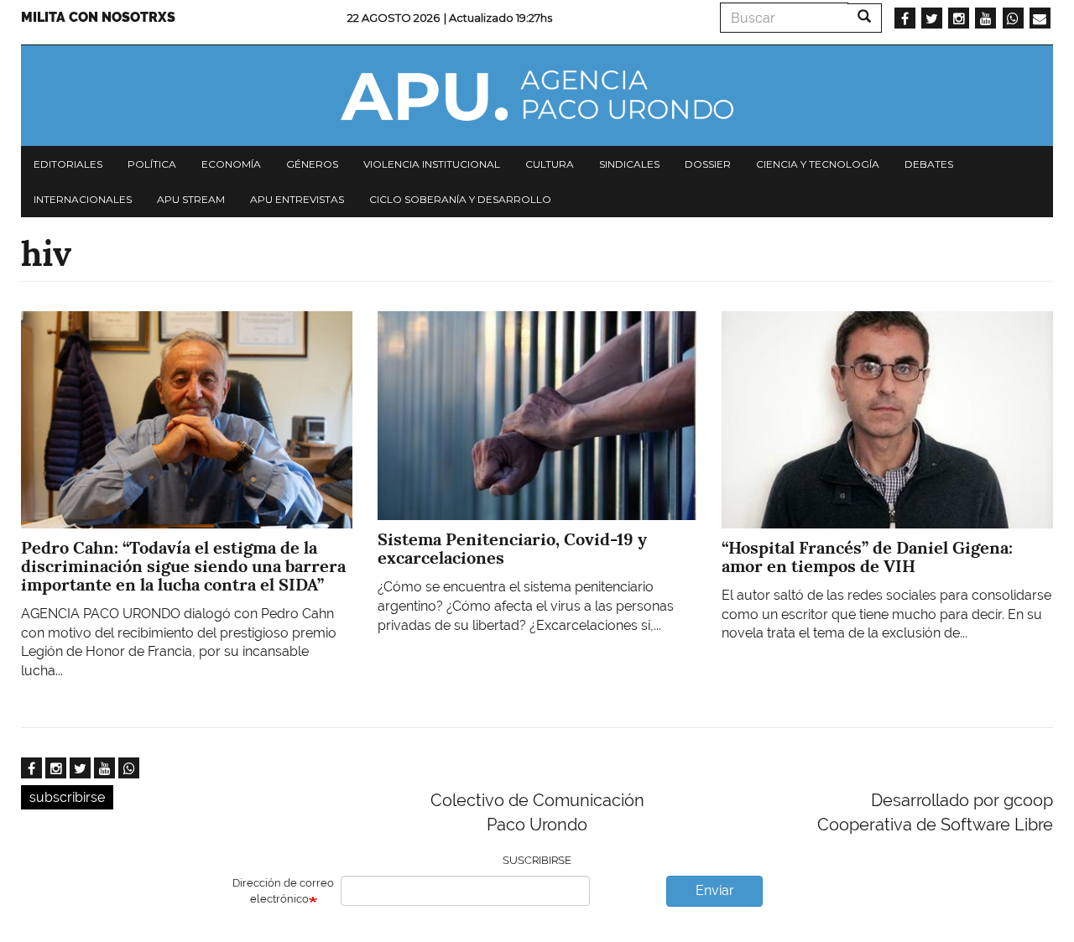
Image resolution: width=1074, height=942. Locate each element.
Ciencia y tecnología (817, 164)
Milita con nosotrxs (98, 17)
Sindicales (629, 164)
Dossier (708, 164)
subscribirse (67, 797)
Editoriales (68, 164)
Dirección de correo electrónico (283, 891)
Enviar (715, 890)
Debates (929, 164)
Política (152, 164)
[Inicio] (537, 95)
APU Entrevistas (297, 199)
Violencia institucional (431, 164)
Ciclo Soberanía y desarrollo (460, 199)
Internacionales (83, 199)
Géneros (312, 164)
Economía (231, 164)
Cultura (549, 164)
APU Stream (191, 199)
